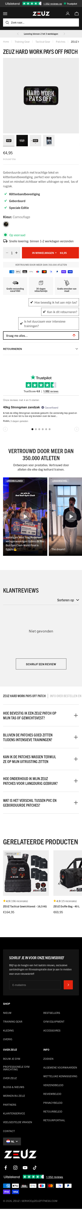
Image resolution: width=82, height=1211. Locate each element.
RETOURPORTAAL (54, 1120)
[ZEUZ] (20, 1154)
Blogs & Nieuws (13, 1087)
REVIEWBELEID (52, 1093)
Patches (60, 41)
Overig (7, 1039)
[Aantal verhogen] (17, 252)
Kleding (8, 1030)
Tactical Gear (42, 41)
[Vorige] (18, 33)
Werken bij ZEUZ (14, 1095)
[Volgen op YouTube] (25, 1167)
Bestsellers (51, 1012)
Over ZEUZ (10, 1078)
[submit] (68, 984)
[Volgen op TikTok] (34, 1167)
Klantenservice (14, 1113)
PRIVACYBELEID (52, 1102)
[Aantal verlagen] (6, 252)
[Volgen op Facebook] (5, 1167)
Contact (9, 1131)
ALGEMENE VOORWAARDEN (60, 1067)
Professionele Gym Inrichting (16, 1068)
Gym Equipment (53, 1021)
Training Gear (22, 41)
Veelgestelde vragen (17, 1122)
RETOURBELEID (52, 1111)
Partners (9, 1104)
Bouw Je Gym (11, 1058)
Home (6, 41)
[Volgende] (64, 33)
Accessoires (51, 1030)
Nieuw (7, 1012)
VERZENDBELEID (53, 1085)
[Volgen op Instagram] (15, 1167)
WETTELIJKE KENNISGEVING (60, 1076)
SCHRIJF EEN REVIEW (41, 664)
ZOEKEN (48, 1058)
